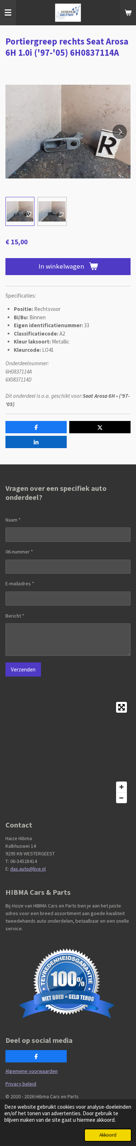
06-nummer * (19, 551)
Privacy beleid (20, 1083)
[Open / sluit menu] (8, 12)
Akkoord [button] (107, 1135)
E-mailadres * (19, 583)
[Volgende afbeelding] (119, 132)
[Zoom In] (121, 786)
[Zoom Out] (121, 797)
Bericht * (14, 615)
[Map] (68, 752)
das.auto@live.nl (28, 868)
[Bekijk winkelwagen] (128, 12)
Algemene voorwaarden (31, 1071)
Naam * (13, 520)
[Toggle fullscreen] (121, 707)
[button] (19, 211)
